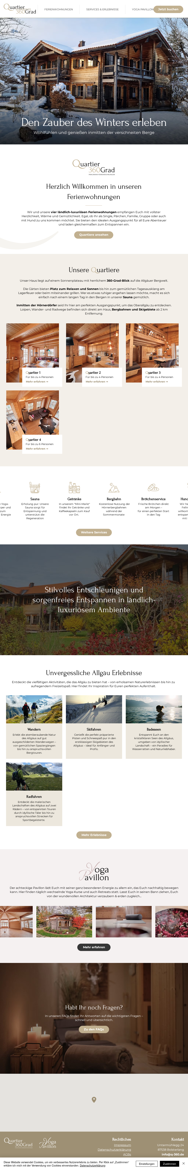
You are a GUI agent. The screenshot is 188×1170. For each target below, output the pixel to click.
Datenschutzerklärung (92, 1165)
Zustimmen (169, 1164)
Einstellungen (147, 1164)
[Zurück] (20, 81)
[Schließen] (183, 1163)
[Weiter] (168, 81)
